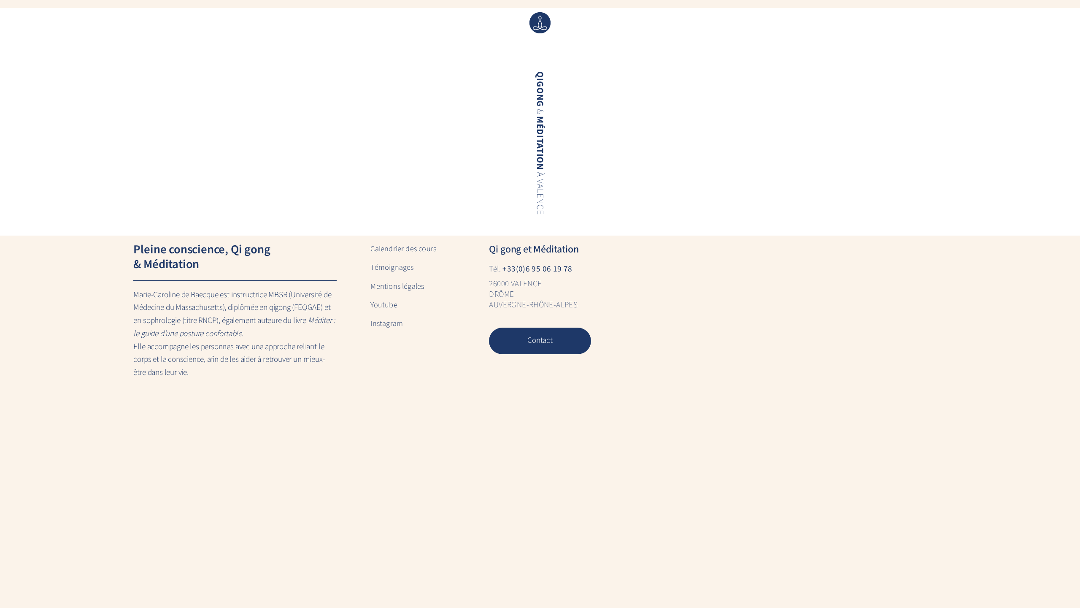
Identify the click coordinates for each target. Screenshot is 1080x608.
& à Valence (539, 142)
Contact (540, 340)
